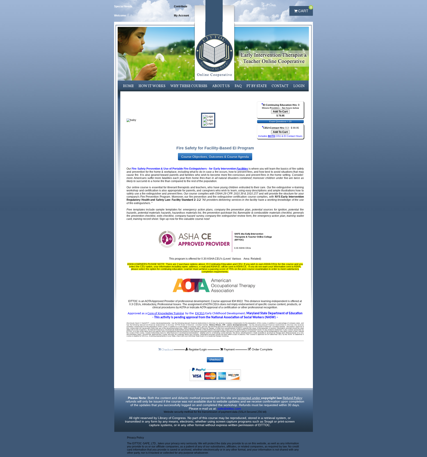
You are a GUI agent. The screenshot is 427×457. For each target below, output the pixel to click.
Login (299, 86)
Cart (304, 9)
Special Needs (123, 6)
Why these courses (188, 86)
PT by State (256, 86)
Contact (280, 86)
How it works (152, 86)
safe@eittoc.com (229, 408)
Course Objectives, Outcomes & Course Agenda (215, 156)
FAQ (238, 86)
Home (128, 86)
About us (221, 86)
